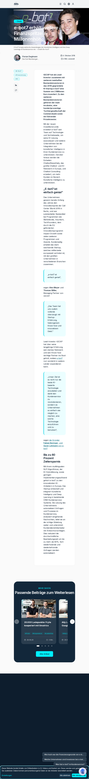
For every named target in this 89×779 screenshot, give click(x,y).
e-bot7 (60, 358)
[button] (72, 621)
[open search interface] (65, 4)
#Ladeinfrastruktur (51, 633)
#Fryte (27, 633)
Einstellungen (7, 775)
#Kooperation (37, 633)
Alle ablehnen (65, 775)
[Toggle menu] (60, 4)
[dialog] (44, 772)
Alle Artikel (44, 654)
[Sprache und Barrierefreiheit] (69, 4)
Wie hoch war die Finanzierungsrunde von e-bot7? (65, 755)
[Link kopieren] (16, 90)
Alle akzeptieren (79, 775)
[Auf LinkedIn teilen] (16, 85)
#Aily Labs (66, 633)
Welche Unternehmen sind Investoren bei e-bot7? (64, 759)
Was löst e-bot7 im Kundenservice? (70, 764)
